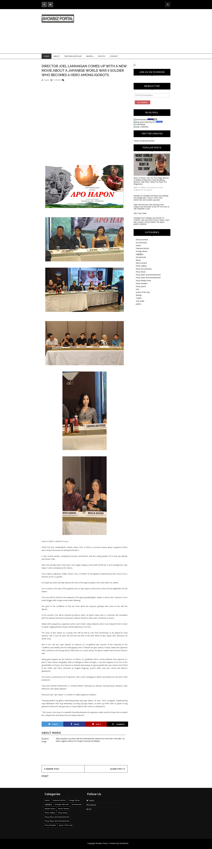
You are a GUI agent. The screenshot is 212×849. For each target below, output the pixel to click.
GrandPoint (123, 843)
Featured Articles (73, 56)
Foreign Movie (141, 251)
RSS (90, 809)
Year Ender (140, 301)
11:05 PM (56, 80)
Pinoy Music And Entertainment (148, 275)
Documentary (141, 242)
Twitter (91, 800)
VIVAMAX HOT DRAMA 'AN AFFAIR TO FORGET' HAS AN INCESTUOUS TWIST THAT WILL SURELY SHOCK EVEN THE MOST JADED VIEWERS (152, 221)
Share (76, 724)
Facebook (92, 805)
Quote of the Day (143, 292)
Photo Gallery (141, 266)
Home (46, 56)
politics (138, 304)
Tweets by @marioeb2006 (144, 141)
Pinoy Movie (141, 272)
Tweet (55, 724)
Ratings (139, 295)
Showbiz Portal (101, 843)
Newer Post (53, 769)
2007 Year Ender (140, 213)
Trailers (139, 298)
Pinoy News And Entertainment (148, 277)
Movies (89, 56)
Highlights (140, 254)
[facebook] (44, 4)
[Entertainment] (140, 119)
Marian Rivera (50, 808)
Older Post (117, 769)
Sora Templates (113, 845)
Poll (137, 289)
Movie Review (141, 263)
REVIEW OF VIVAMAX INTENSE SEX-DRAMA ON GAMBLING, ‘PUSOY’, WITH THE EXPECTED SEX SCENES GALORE (151, 198)
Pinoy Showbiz (141, 283)
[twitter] (50, 4)
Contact (114, 56)
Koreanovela (141, 257)
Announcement (142, 239)
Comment (120, 724)
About (57, 56)
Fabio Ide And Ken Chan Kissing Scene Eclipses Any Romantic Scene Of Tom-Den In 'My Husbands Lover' (151, 206)
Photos (101, 56)
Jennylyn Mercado (62, 804)
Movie (138, 260)
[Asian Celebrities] (141, 127)
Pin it (98, 724)
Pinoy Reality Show (143, 280)
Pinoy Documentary (144, 269)
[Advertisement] (126, 31)
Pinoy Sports (141, 286)
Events (138, 245)
